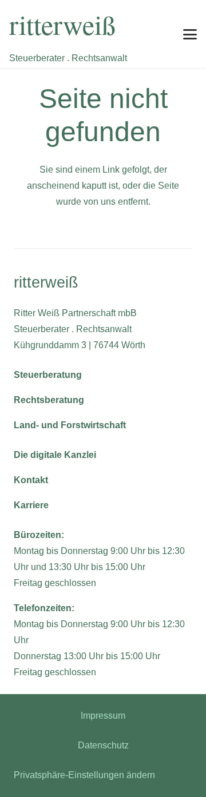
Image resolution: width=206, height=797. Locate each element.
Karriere (31, 505)
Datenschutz (103, 745)
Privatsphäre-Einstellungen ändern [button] (84, 775)
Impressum (103, 715)
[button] (190, 34)
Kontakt (31, 480)
